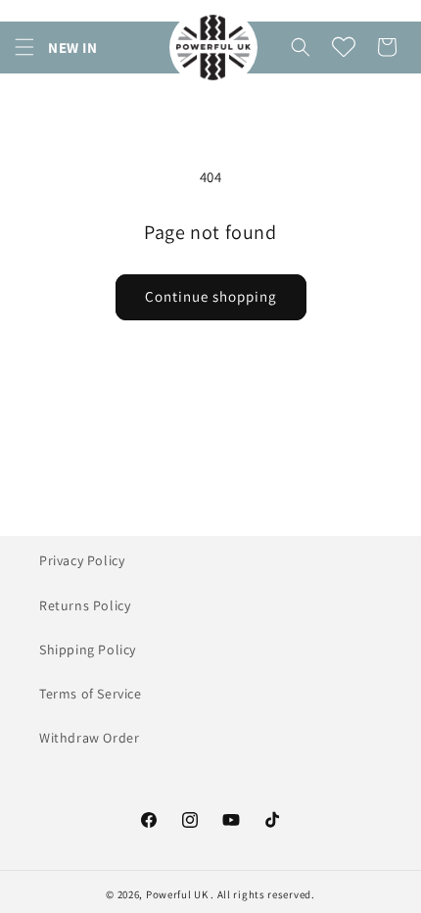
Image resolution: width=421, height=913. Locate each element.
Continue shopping (211, 296)
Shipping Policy (87, 649)
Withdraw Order (89, 737)
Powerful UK (178, 894)
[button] (24, 47)
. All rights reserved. (262, 894)
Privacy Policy (81, 560)
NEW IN (73, 47)
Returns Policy (84, 605)
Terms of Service (90, 693)
